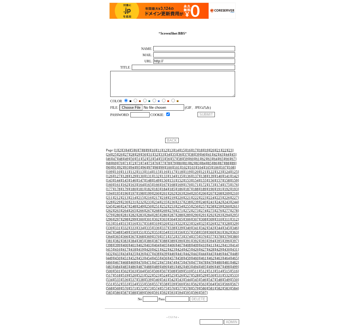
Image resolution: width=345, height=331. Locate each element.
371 (164, 236)
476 (188, 262)
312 (235, 219)
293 (219, 215)
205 (196, 193)
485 (125, 267)
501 (117, 271)
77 (162, 163)
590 (149, 293)
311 (227, 219)
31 (150, 154)
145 (125, 180)
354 (164, 232)
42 (216, 154)
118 (180, 172)
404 (157, 245)
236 (172, 202)
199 (149, 193)
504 (141, 271)
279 (110, 215)
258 (211, 206)
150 (164, 180)
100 (169, 167)
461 (203, 258)
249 (141, 206)
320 (164, 223)
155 (203, 180)
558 (164, 284)
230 (125, 202)
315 (125, 223)
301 (149, 219)
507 (164, 271)
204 (188, 193)
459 (188, 258)
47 (115, 159)
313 (110, 223)
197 (133, 193)
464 (227, 258)
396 (227, 241)
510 (188, 271)
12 (165, 150)
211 (110, 198)
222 (196, 198)
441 (180, 254)
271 (180, 211)
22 (224, 150)
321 (172, 223)
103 (192, 167)
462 (211, 258)
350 (133, 232)
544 (188, 280)
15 (183, 150)
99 (162, 167)
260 (227, 206)
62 (204, 159)
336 (157, 228)
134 (172, 176)
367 (133, 236)
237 (180, 202)
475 (180, 262)
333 (133, 228)
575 (164, 288)
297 (117, 219)
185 (172, 189)
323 (188, 223)
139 (211, 176)
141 (227, 176)
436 (141, 254)
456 (164, 258)
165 (149, 185)
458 (180, 258)
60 (192, 159)
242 (219, 202)
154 (196, 180)
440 (172, 254)
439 (164, 254)
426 (196, 249)
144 (117, 180)
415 (110, 249)
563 (203, 284)
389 (172, 241)
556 (149, 284)
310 (219, 219)
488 (149, 267)
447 (227, 254)
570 (125, 288)
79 (174, 163)
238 (188, 202)
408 (188, 245)
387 (157, 241)
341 (196, 228)
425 (188, 249)
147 (141, 180)
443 (196, 254)
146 (133, 180)
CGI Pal (172, 317)
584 (235, 288)
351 (141, 232)
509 (180, 271)
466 (110, 262)
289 (188, 215)
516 (235, 271)
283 (141, 215)
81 (186, 163)
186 (180, 189)
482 (235, 262)
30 (144, 154)
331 (117, 228)
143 (110, 180)
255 (188, 206)
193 (235, 189)
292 (211, 215)
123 (219, 172)
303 (164, 219)
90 (109, 167)
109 (110, 172)
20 (213, 150)
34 (168, 154)
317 (141, 223)
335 (149, 228)
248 (133, 206)
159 (235, 180)
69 (115, 163)
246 (117, 206)
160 (110, 185)
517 (110, 275)
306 (188, 219)
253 (172, 206)
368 (141, 236)
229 (117, 202)
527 (188, 275)
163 (133, 185)
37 (186, 154)
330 (110, 228)
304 (172, 219)
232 (141, 202)
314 (117, 223)
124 (227, 172)
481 (227, 262)
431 (235, 249)
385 (141, 241)
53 (150, 159)
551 (110, 284)
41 (210, 154)
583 (227, 288)
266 (141, 211)
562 (196, 284)
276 (219, 211)
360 (211, 232)
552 (117, 284)
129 (133, 176)
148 (149, 180)
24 (109, 154)
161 (117, 185)
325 (203, 223)
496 (211, 267)
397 (235, 241)
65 (221, 159)
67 (233, 159)
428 (211, 249)
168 (172, 185)
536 (125, 280)
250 (149, 206)
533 (235, 275)
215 (141, 198)
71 (127, 163)
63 (210, 159)
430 (227, 249)
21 (218, 150)
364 (110, 236)
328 (227, 223)
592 (164, 293)
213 (125, 198)
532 (227, 275)
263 (117, 211)
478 (203, 262)
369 (149, 236)
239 (196, 202)
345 (227, 228)
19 (207, 150)
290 (196, 215)
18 (201, 150)
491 (172, 267)
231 (133, 202)
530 (211, 275)
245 (110, 206)
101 (177, 167)
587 (125, 293)
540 (157, 280)
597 (203, 293)
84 (204, 163)
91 (115, 167)
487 (141, 267)
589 (141, 293)
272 (188, 211)
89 (233, 163)
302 (157, 219)
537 (133, 280)
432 (110, 254)
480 (219, 262)
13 (171, 150)
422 (164, 249)
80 (180, 163)
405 (164, 245)
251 (157, 206)
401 (133, 245)
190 (211, 189)
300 (141, 219)
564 (211, 284)
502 (125, 271)
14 (177, 150)
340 (188, 228)
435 (133, 254)
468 (125, 262)
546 (203, 280)
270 (172, 211)
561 (188, 284)
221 (188, 198)
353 (157, 232)
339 (180, 228)
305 (180, 219)
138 (203, 176)
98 (156, 167)
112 (133, 172)
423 (172, 249)
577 (180, 288)
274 (203, 211)
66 (227, 159)
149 (157, 180)
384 (133, 241)
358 (196, 232)
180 (133, 189)
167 (164, 185)
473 (164, 262)
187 (188, 189)
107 (224, 167)
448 (235, 254)
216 (149, 198)
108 (231, 167)
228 (110, 202)
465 (235, 258)
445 (211, 254)
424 (180, 249)
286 (164, 215)
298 (125, 219)
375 (196, 236)
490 (164, 267)
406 (172, 245)
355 (172, 232)
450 (117, 258)
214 (133, 198)
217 (157, 198)
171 (196, 185)
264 (125, 211)
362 (227, 232)
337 (164, 228)
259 (219, 206)
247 (125, 206)
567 (235, 284)
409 (196, 245)
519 (125, 275)
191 (219, 189)
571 (133, 288)
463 (219, 258)
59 (186, 159)
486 (133, 267)
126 (110, 176)
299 (133, 219)
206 (203, 193)
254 (180, 206)
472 (157, 262)
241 (211, 202)
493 (188, 267)
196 (125, 193)
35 (174, 154)
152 (180, 180)
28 (132, 154)
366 (125, 236)
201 (164, 193)
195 (117, 193)
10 (153, 150)
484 (117, 267)
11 (159, 150)
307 (196, 219)
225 (219, 198)
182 (149, 189)
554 (133, 284)
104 (200, 167)
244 (235, 202)
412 (219, 245)
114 (149, 172)
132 (157, 176)
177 (110, 189)
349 (125, 232)
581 (211, 288)
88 (227, 163)
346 (235, 228)
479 (211, 262)
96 (144, 167)
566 (227, 284)
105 (208, 167)
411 (211, 245)
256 (196, 206)
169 (180, 185)
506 (157, 271)
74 (144, 163)
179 (125, 189)
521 (141, 275)
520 (133, 275)
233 (149, 202)
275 (211, 211)
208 (219, 193)
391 (188, 241)
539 (149, 280)
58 (180, 159)
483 (110, 267)
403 (149, 245)
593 (172, 293)
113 (141, 172)
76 (156, 163)
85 (210, 163)
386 (149, 241)
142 (235, 176)
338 (172, 228)
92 (121, 167)
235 (164, 202)
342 (203, 228)
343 (211, 228)
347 (110, 232)
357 (188, 232)
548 (219, 280)
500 (110, 271)
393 (203, 241)
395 (219, 241)
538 (141, 280)
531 (219, 275)
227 (235, 198)
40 (204, 154)
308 (203, 219)
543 (180, 280)
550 (235, 280)
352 (149, 232)
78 (168, 163)
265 (133, 211)
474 (172, 262)
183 (157, 189)
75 (150, 163)
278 (235, 211)
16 (189, 150)
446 (219, 254)
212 (117, 198)
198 (141, 193)
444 (203, 254)
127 (117, 176)
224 (211, 198)
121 (203, 172)
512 (203, 271)
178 (117, 189)
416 (117, 249)
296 (110, 219)
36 (180, 154)
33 (162, 154)
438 (157, 254)
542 (172, 280)
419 (141, 249)
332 (125, 228)
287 (172, 215)
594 (180, 293)
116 (164, 172)
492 (180, 267)
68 (109, 163)
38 (192, 154)
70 (121, 163)
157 (219, 180)
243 (227, 202)
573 (149, 288)
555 (141, 284)
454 (149, 258)
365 (117, 236)
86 (216, 163)
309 (211, 219)
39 (198, 154)
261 (235, 206)
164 (141, 185)
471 (149, 262)
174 (219, 185)
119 (188, 172)
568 (110, 288)
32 (156, 154)
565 (219, 284)
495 (203, 267)
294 (227, 215)
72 (132, 163)
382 (117, 241)
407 (180, 245)
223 (203, 198)
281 (125, 215)
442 (188, 254)
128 (125, 176)
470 (141, 262)
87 (221, 163)
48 (121, 159)
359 (203, 232)
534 (110, 280)
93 (127, 167)
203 (180, 193)
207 (211, 193)
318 (149, 223)
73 (138, 163)
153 (188, 180)
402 (141, 245)
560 (180, 284)
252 (164, 206)
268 (157, 211)
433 (117, 254)
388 (164, 241)
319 (157, 223)
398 (110, 245)
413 (227, 245)
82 (192, 163)
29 (138, 154)
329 (235, 223)
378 (219, 236)
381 (110, 241)
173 (211, 185)
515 (227, 271)
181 (141, 189)
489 (157, 267)
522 (149, 275)
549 (227, 280)
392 (196, 241)
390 (180, 241)
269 (164, 211)
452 (133, 258)
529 (203, 275)
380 (235, 236)
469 (133, 262)
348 (117, 232)
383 (125, 241)
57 (174, 159)
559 (172, 284)
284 (149, 215)
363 (235, 232)
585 (110, 293)
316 (133, 223)
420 (149, 249)
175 (227, 185)
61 (198, 159)
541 (164, 280)
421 (157, 249)
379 (227, 236)
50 (132, 159)
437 (149, 254)
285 (157, 215)
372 (172, 236)
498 (227, 267)
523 (157, 275)
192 (227, 189)
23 (230, 150)
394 (211, 241)
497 (219, 267)
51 (138, 159)
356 (180, 232)
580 (203, 288)
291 (203, 215)
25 (115, 154)
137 (196, 176)
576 (172, 288)
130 (141, 176)
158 (227, 180)
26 (121, 154)
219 (172, 198)
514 (219, 271)
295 (235, 215)
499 (235, 267)
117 (172, 172)
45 (233, 154)
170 (188, 185)
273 (196, 211)
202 (172, 193)
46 (109, 159)
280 (117, 215)
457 (172, 258)
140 (219, 176)
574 (157, 288)
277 (227, 211)
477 (196, 262)
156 (211, 180)
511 (196, 271)
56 (168, 159)
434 (125, 254)
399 (117, 245)
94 (132, 167)
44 (227, 154)
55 (162, 159)
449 (110, 258)
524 (164, 275)
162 (125, 185)
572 (141, 288)
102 (185, 167)
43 (221, 154)
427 (203, 249)
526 (180, 275)
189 (203, 189)
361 (219, 232)
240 (203, 202)
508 (172, 271)
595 (188, 293)
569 (117, 288)
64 (216, 159)
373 (180, 236)
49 (127, 159)
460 (196, 258)
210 (235, 193)
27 (127, 154)
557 (157, 284)
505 (149, 271)
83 (198, 163)
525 (172, 275)
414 (235, 245)
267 (149, 211)
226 (227, 198)
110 (117, 172)
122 (211, 172)
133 (164, 176)
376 (203, 236)
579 (196, 288)
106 (216, 167)
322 (180, 223)
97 (150, 167)
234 (157, 202)
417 (125, 249)
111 (125, 172)
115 (157, 172)
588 (133, 293)
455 (157, 258)
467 (117, 262)
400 (125, 245)
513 (211, 271)
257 (203, 206)
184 (164, 189)
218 (164, 198)
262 (110, 211)
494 (196, 267)
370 (157, 236)
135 (180, 176)
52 (144, 159)
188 (196, 189)
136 (188, 176)
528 (196, 275)
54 (156, 159)
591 (157, 293)
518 (117, 275)
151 (172, 180)
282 (133, 215)
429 (219, 249)
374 (188, 236)
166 (157, 185)
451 (125, 258)
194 (110, 193)
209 (227, 193)
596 (196, 293)
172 (203, 185)
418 (133, 249)
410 (203, 245)
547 (211, 280)
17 (195, 150)
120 (196, 172)
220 (180, 198)
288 (180, 215)
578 (188, 288)
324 (196, 223)
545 (196, 280)
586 (117, 293)
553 (125, 284)
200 (157, 193)
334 (141, 228)
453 (141, 258)
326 (211, 223)
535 (117, 280)
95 (138, 167)
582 (219, 288)
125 (235, 172)
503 (133, 271)
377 (211, 236)
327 (219, 223)
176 (235, 185)
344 (219, 228)
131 (149, 176)
